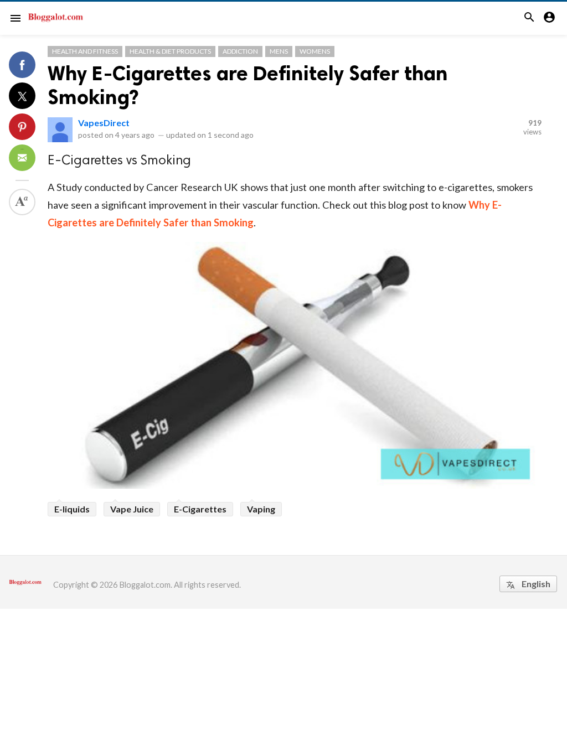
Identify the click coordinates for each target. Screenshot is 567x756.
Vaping (261, 509)
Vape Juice (131, 509)
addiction (240, 51)
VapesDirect (104, 122)
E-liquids (72, 509)
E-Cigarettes (200, 509)
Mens (279, 51)
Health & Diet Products (170, 51)
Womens (315, 51)
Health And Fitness (85, 51)
